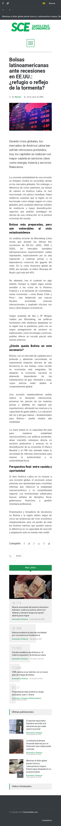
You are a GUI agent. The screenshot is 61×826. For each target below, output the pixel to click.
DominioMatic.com (30, 812)
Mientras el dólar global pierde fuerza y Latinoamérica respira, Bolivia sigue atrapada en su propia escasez (38, 766)
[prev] (20, 722)
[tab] (30, 569)
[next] (20, 774)
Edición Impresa (35, 698)
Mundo (18, 97)
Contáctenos (47, 820)
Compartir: (15, 543)
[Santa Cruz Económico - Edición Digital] (30, 30)
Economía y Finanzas (20, 619)
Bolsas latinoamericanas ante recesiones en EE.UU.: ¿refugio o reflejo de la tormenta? (29, 74)
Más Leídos (30, 567)
